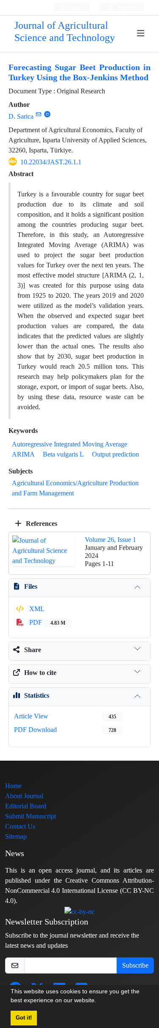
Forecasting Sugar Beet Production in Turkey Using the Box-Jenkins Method (79, 72)
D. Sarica (20, 116)
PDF (46, 622)
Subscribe (135, 965)
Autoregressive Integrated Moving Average (69, 444)
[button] (99, 1001)
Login (74, 7)
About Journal (24, 796)
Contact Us (20, 826)
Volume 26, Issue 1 (110, 540)
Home (13, 786)
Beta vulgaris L (63, 454)
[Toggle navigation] (141, 33)
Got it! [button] (24, 1018)
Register (125, 7)
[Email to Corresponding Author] (38, 114)
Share (32, 650)
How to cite (40, 673)
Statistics (36, 695)
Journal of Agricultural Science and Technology (64, 32)
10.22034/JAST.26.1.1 (50, 162)
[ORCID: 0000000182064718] (47, 114)
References (40, 523)
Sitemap (16, 836)
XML (36, 609)
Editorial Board (25, 806)
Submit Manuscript (30, 816)
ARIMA (23, 454)
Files (30, 586)
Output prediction (115, 454)
